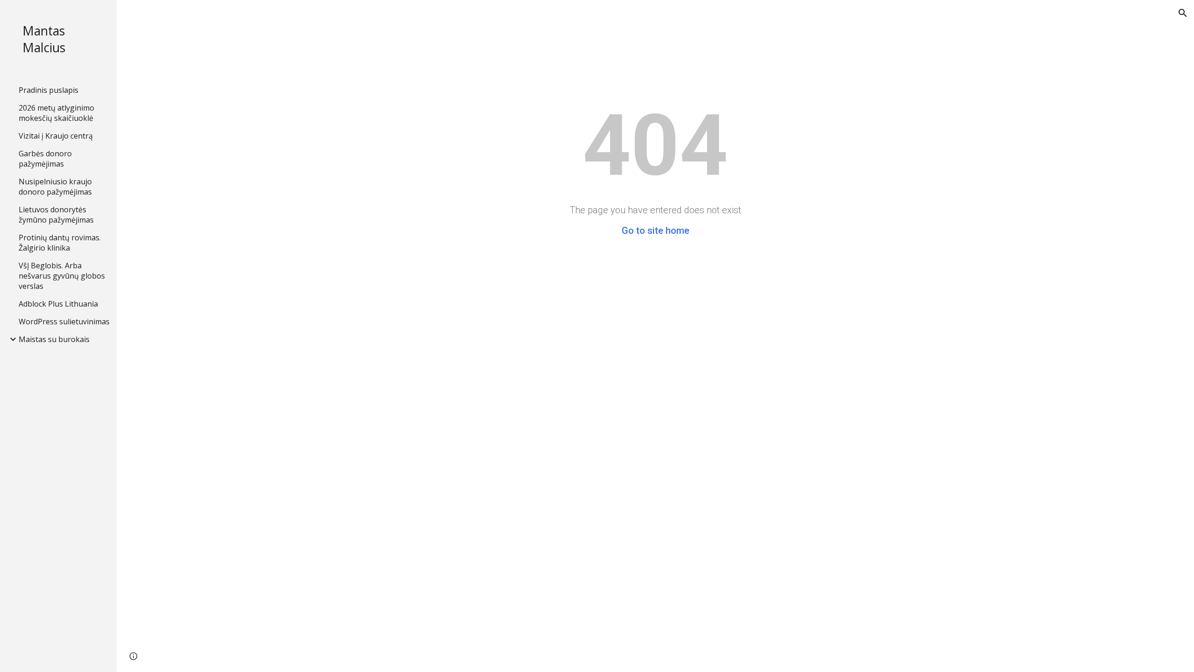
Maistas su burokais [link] (54, 339)
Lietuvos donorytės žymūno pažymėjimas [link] (56, 214)
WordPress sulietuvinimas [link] (64, 321)
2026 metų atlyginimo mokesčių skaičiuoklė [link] (56, 113)
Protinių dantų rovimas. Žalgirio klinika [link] (60, 242)
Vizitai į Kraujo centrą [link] (56, 136)
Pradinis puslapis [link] (48, 90)
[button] (1183, 13)
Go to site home (655, 230)
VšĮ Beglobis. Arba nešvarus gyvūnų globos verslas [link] (62, 275)
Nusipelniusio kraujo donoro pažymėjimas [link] (55, 186)
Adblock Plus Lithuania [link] (58, 304)
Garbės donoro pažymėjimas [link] (45, 158)
